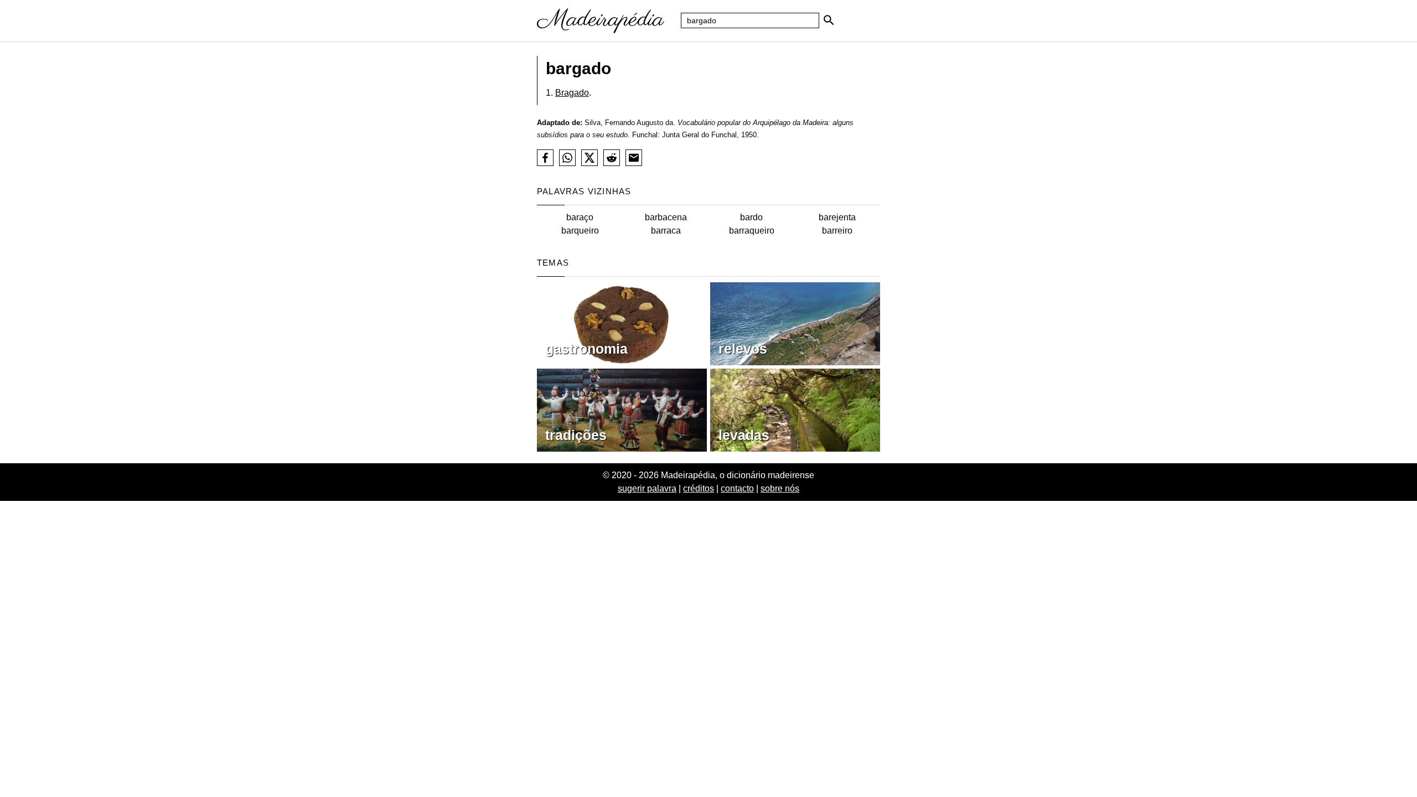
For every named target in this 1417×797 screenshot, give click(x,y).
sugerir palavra (647, 488)
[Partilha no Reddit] (611, 157)
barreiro (837, 230)
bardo (751, 217)
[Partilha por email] (633, 157)
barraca (666, 230)
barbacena (666, 217)
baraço (579, 217)
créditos (698, 488)
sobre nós (780, 488)
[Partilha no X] (589, 157)
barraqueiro (751, 230)
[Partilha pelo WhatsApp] (567, 157)
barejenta (837, 217)
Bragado (572, 92)
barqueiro (580, 230)
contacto (737, 488)
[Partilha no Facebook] (545, 157)
